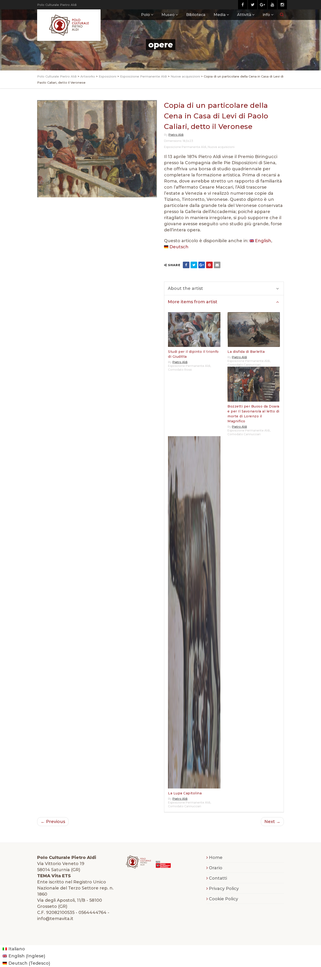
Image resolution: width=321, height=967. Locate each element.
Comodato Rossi (180, 369)
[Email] (217, 265)
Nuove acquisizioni (221, 147)
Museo (168, 14)
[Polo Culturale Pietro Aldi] (68, 25)
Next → (272, 821)
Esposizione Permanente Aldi (185, 147)
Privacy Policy (224, 888)
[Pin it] (209, 265)
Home (216, 857)
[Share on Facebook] (186, 265)
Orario (215, 867)
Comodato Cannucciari (244, 364)
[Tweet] (194, 265)
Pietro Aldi (176, 134)
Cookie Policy (223, 898)
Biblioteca (195, 14)
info (266, 14)
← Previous (53, 821)
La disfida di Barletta (246, 352)
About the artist (185, 288)
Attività (244, 14)
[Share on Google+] (201, 265)
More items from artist (192, 301)
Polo (145, 14)
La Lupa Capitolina (185, 793)
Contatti (218, 878)
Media (220, 14)
